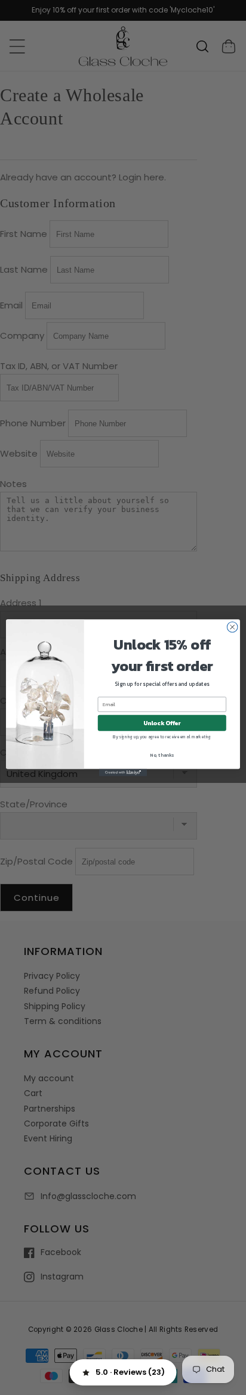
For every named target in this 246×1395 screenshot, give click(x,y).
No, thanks (162, 754)
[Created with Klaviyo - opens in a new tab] (123, 772)
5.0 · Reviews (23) (130, 1372)
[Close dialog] (232, 627)
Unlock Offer (162, 722)
